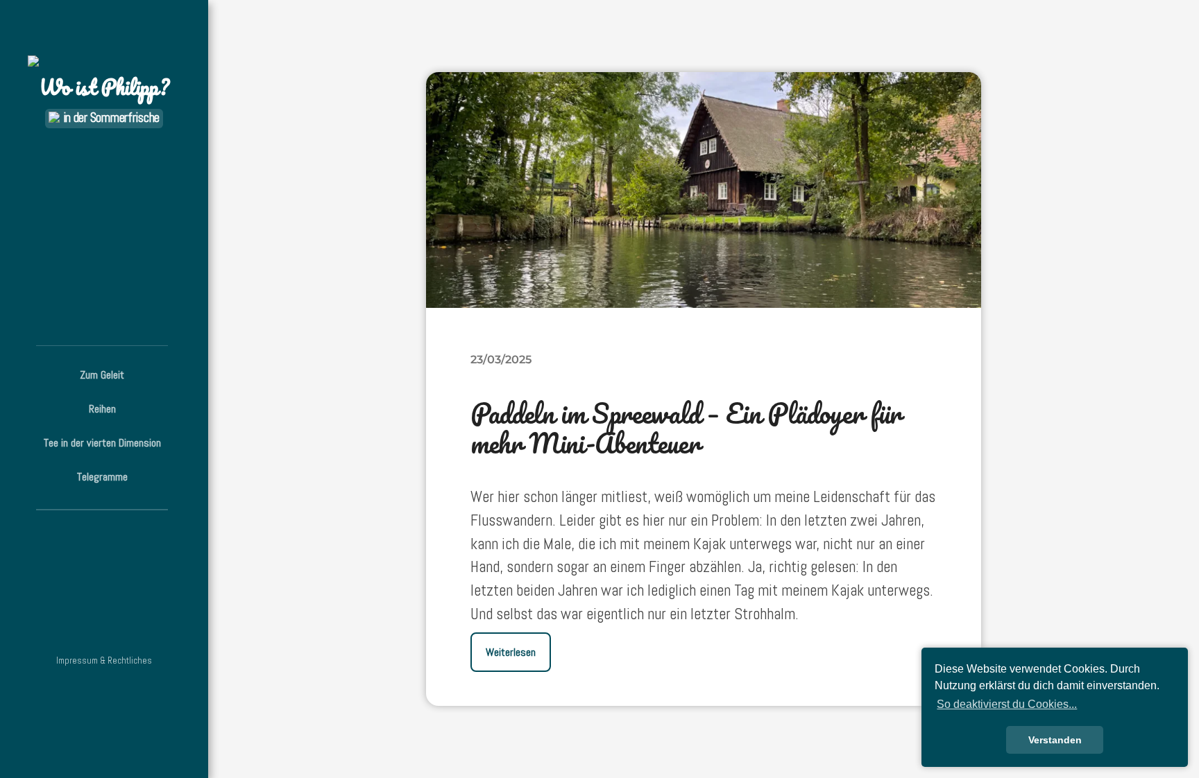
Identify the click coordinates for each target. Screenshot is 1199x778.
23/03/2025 (501, 359)
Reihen (102, 408)
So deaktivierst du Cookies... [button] (1007, 704)
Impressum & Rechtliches (104, 660)
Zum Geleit (102, 375)
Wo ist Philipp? (104, 87)
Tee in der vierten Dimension (102, 442)
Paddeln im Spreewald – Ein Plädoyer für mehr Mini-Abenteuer (685, 428)
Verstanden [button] (1055, 739)
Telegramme (102, 476)
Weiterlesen (511, 652)
